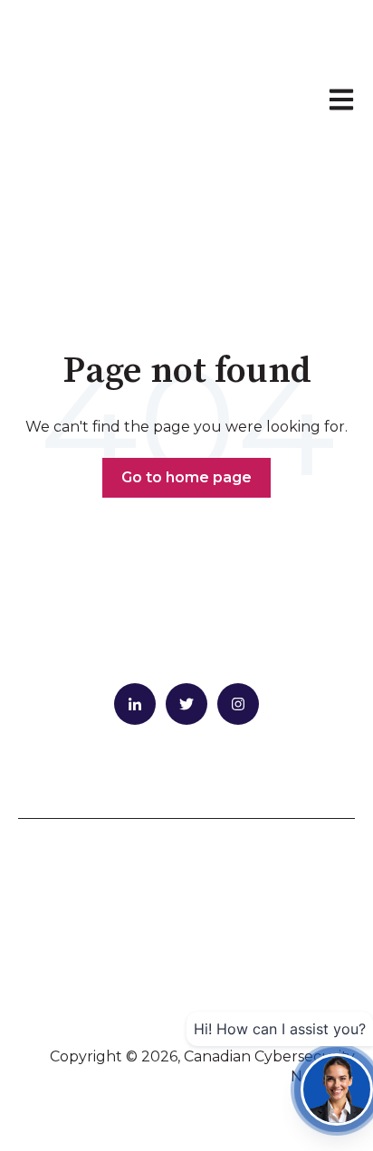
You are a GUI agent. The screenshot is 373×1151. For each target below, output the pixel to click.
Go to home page (186, 477)
